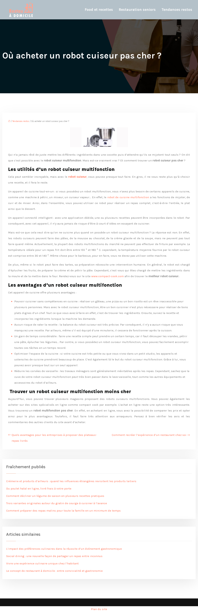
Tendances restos (176, 10)
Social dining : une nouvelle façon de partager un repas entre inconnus (54, 556)
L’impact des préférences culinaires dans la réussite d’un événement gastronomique (64, 548)
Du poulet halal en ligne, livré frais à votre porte (38, 488)
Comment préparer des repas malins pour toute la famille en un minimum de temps (63, 510)
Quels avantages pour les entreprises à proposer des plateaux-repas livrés (54, 437)
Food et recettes (99, 10)
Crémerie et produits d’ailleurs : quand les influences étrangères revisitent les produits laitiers (71, 481)
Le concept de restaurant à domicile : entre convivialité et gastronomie (54, 571)
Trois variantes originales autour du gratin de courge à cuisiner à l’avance (56, 503)
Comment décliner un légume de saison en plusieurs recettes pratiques (55, 496)
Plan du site (99, 609)
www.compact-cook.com (107, 276)
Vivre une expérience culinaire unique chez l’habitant (42, 563)
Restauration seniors (137, 10)
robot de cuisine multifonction (128, 197)
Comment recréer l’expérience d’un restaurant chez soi (149, 435)
